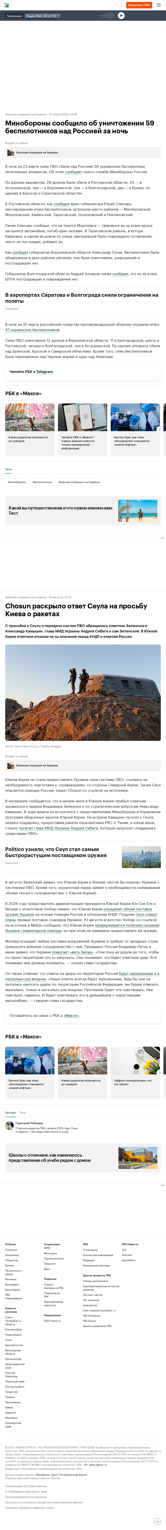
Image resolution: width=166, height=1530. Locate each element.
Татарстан (11, 1391)
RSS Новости (52, 1320)
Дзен (47, 1268)
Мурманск (11, 1417)
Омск (8, 1339)
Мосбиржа (42, 1474)
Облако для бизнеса (95, 1281)
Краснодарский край (15, 1365)
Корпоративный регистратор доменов (101, 1287)
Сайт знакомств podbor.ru (99, 1310)
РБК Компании (91, 1315)
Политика (11, 308)
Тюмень (10, 1397)
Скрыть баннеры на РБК (54, 1286)
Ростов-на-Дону (14, 1386)
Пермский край (14, 1381)
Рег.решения (91, 1300)
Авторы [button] (10, 1112)
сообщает (73, 171)
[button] (29, 429)
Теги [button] (8, 469)
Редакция (88, 1260)
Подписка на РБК (52, 1294)
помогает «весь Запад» (72, 951)
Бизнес (9, 1265)
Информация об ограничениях (26, 1485)
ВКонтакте (50, 1253)
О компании (90, 1249)
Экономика (12, 1255)
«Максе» (71, 1014)
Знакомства (90, 1305)
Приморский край (13, 1424)
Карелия (10, 1412)
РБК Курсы (89, 1320)
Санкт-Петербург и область (13, 1320)
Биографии (12, 1284)
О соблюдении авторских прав (26, 1491)
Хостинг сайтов (92, 1294)
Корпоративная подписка (53, 1303)
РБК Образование (13, 1296)
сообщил (62, 203)
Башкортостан (14, 1345)
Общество (11, 1260)
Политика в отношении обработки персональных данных (44, 1502)
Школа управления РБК (97, 1326)
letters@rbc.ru (98, 1464)
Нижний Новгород (11, 1374)
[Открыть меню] (159, 5)
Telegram (44, 372)
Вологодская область (13, 1351)
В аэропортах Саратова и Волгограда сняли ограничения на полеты (81, 298)
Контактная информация (98, 1255)
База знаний (12, 1289)
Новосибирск (13, 1334)
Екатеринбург (13, 1329)
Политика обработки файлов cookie (29, 1507)
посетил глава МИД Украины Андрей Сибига (58, 827)
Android (127, 1255)
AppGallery (129, 1260)
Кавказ (9, 1407)
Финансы (10, 1279)
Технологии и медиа (13, 1272)
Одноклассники (54, 1258)
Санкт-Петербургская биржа (69, 1474)
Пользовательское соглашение (26, 1496)
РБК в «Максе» (23, 393)
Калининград (13, 1359)
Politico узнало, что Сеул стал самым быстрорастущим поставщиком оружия (56, 852)
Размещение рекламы (96, 1265)
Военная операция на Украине (25, 114)
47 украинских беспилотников (32, 329)
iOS (124, 1249)
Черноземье (13, 1402)
